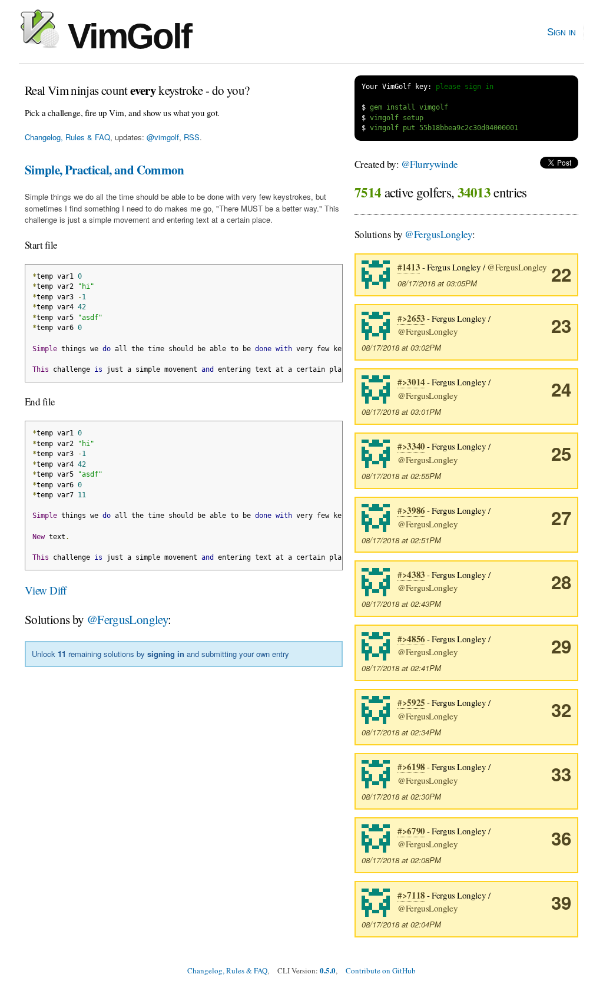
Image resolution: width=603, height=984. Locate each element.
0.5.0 (328, 970)
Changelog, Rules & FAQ (67, 137)
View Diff (46, 590)
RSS (192, 137)
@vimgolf (163, 137)
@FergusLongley (127, 619)
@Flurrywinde (429, 164)
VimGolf (125, 36)
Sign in (561, 32)
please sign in (464, 86)
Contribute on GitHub (381, 970)
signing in (165, 653)
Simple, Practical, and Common (104, 170)
